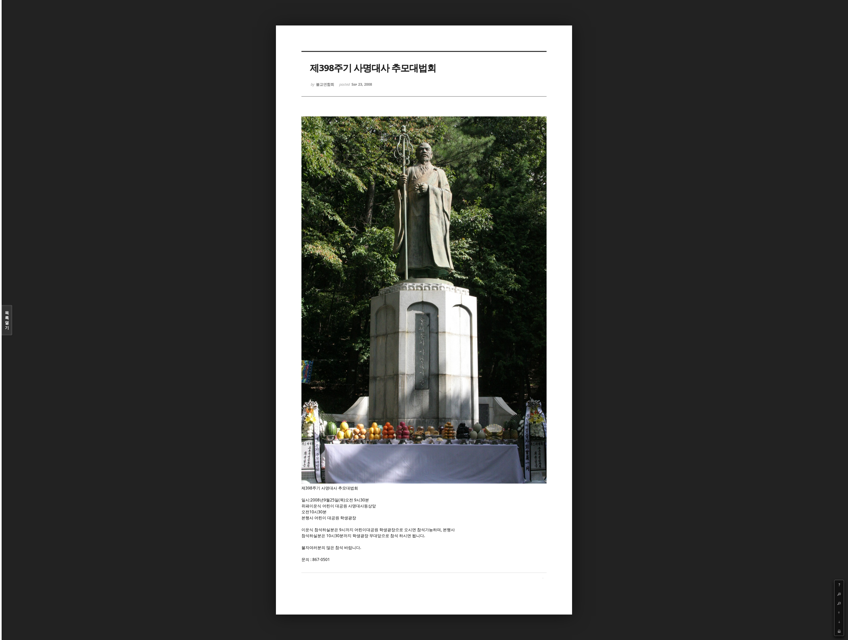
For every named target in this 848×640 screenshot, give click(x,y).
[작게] (839, 603)
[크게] (839, 594)
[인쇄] (839, 631)
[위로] (839, 612)
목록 (7, 320)
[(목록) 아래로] (839, 621)
